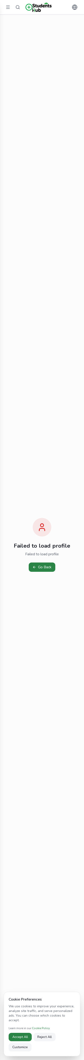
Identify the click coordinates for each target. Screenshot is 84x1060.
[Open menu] (8, 7)
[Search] (17, 7)
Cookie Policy (40, 1028)
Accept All (20, 1037)
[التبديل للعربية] (74, 7)
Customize (20, 1047)
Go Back (45, 567)
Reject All (44, 1037)
